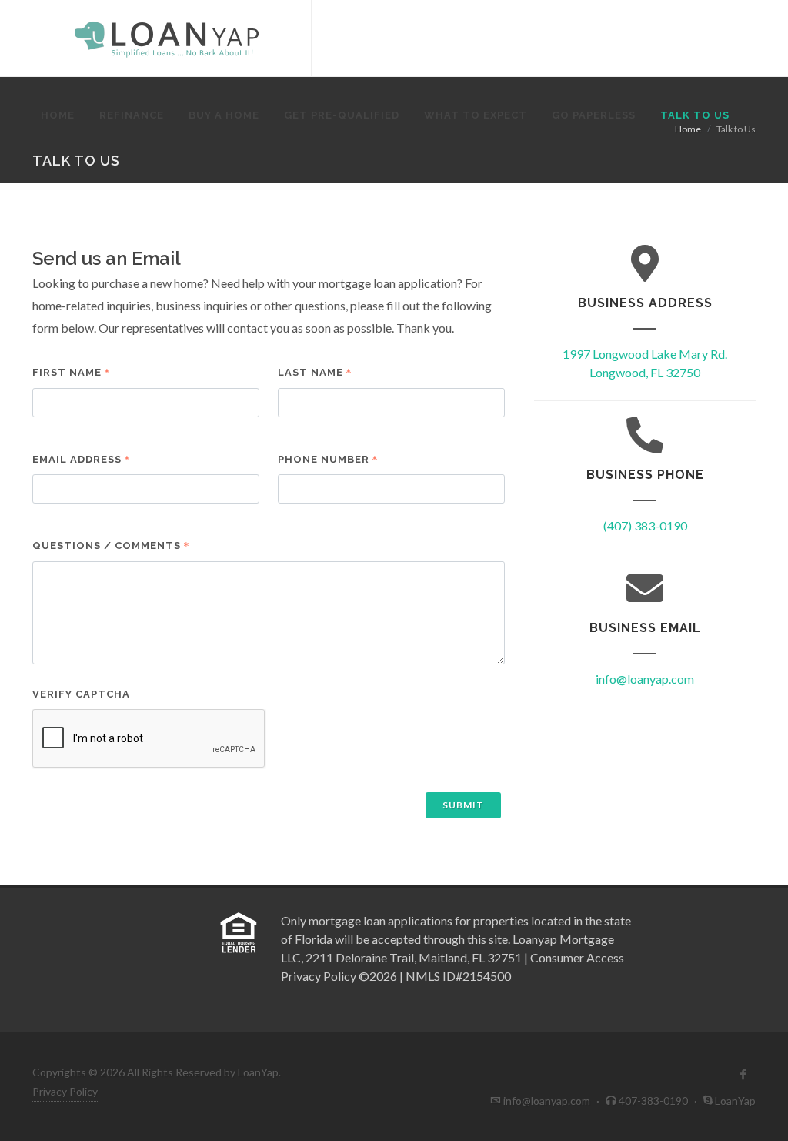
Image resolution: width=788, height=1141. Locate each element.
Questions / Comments (106, 545)
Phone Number (323, 459)
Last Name (310, 372)
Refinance (131, 115)
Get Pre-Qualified (341, 115)
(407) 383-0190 (645, 525)
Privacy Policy (65, 1091)
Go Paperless (594, 115)
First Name (67, 372)
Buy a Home (224, 115)
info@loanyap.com (645, 678)
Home (58, 115)
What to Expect (475, 115)
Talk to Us (695, 115)
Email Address (77, 459)
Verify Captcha (81, 694)
